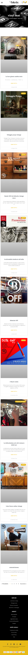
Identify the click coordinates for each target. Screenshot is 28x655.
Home (6, 18)
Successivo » (23, 583)
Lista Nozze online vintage (14, 506)
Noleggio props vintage (14, 135)
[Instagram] (11, 644)
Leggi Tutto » (14, 83)
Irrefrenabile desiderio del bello (14, 259)
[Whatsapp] (17, 644)
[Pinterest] (14, 644)
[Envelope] (20, 644)
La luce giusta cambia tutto (14, 76)
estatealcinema (14, 567)
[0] (22, 2)
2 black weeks (14, 382)
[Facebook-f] (8, 644)
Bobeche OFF (14, 320)
